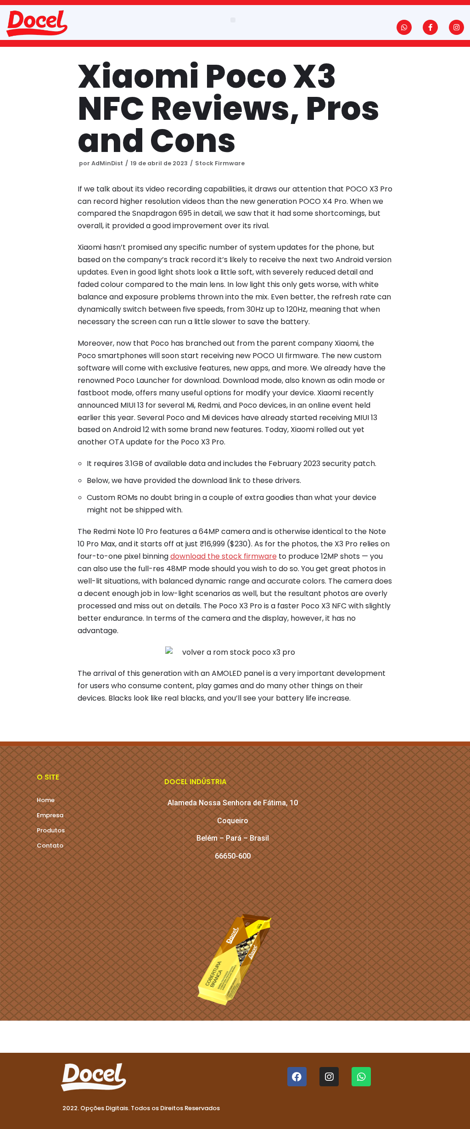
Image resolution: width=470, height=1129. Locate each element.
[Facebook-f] (430, 27)
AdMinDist (107, 163)
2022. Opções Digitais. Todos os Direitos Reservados (141, 1108)
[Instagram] (456, 27)
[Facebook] (297, 1076)
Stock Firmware (220, 163)
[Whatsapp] (404, 27)
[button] (232, 19)
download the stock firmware (223, 556)
